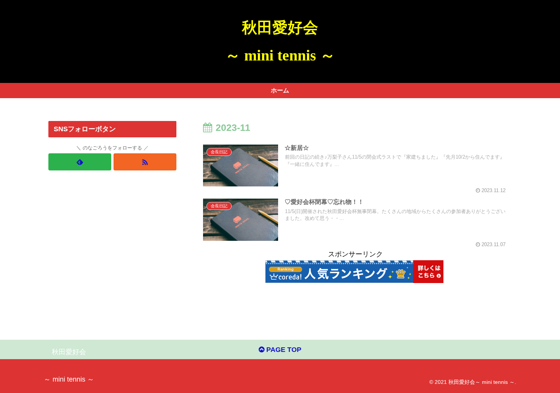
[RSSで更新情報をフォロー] (145, 161)
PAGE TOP (282, 349)
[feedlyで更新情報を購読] (79, 161)
